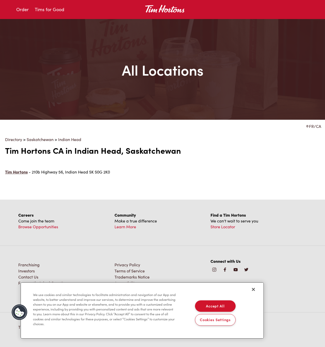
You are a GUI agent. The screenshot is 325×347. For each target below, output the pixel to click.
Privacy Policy (127, 264)
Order (22, 9)
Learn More (125, 226)
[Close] (253, 289)
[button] (19, 312)
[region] (142, 310)
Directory (13, 139)
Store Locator (222, 226)
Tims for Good (49, 9)
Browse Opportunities (38, 226)
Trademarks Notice (132, 277)
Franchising (29, 264)
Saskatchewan (40, 139)
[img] (246, 270)
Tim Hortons (16, 171)
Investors (26, 270)
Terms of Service (130, 270)
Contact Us (28, 277)
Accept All (215, 305)
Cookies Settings (215, 319)
